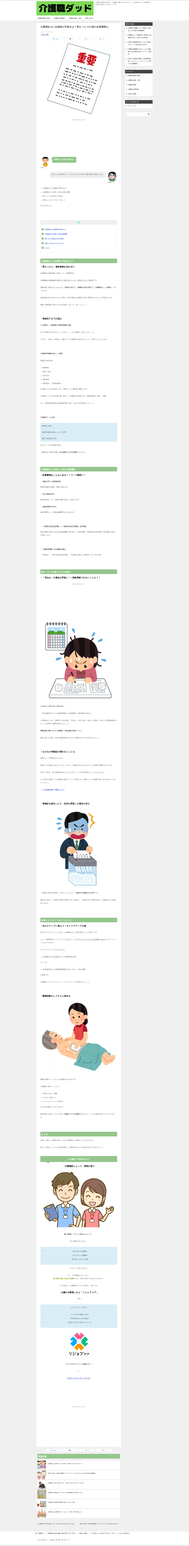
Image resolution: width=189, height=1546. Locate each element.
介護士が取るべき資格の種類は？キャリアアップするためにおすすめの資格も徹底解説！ (72, 1473)
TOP (56, 1533)
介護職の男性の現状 (43, 18)
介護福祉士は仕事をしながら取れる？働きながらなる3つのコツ (65, 1463)
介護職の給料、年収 (75, 18)
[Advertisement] (78, 139)
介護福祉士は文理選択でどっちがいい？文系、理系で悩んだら (65, 1512)
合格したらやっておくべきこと (54, 243)
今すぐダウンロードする (78, 1378)
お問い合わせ (89, 18)
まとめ (47, 248)
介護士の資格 (44, 34)
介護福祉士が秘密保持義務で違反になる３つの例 (61, 1502)
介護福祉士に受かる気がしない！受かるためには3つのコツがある (66, 1483)
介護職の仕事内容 (59, 18)
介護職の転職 (132, 85)
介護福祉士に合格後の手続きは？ (55, 229)
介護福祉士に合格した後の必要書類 (56, 234)
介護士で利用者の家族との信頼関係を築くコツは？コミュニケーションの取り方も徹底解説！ (139, 61)
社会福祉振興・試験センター (54, 789)
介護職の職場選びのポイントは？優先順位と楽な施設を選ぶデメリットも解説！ (139, 51)
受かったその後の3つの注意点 (54, 238)
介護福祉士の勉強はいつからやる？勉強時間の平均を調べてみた (65, 1492)
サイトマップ (132, 106)
